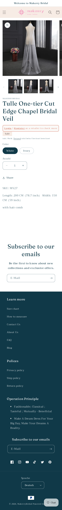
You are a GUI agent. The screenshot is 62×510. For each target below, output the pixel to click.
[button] (4, 12)
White (10, 151)
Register (19, 128)
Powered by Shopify (43, 504)
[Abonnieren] (51, 278)
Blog (9, 348)
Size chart (13, 309)
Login (8, 128)
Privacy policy (15, 370)
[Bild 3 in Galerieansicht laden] (46, 86)
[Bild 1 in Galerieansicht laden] (15, 86)
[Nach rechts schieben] (58, 87)
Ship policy (13, 378)
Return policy (15, 386)
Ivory (26, 151)
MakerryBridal (24, 504)
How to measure (17, 316)
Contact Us (13, 324)
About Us (12, 332)
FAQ (9, 340)
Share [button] (10, 178)
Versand (17, 138)
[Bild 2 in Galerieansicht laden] (31, 86)
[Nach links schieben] (4, 87)
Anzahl (7, 158)
